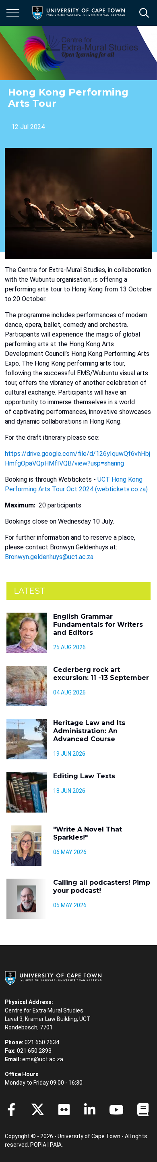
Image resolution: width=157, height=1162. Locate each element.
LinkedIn (89, 1109)
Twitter (38, 1109)
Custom (64, 1109)
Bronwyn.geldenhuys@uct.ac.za (49, 557)
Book (143, 1109)
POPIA (38, 1144)
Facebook (11, 1109)
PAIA (56, 1144)
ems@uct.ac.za (42, 1059)
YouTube (116, 1109)
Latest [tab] (29, 591)
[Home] (53, 977)
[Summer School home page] (81, 53)
